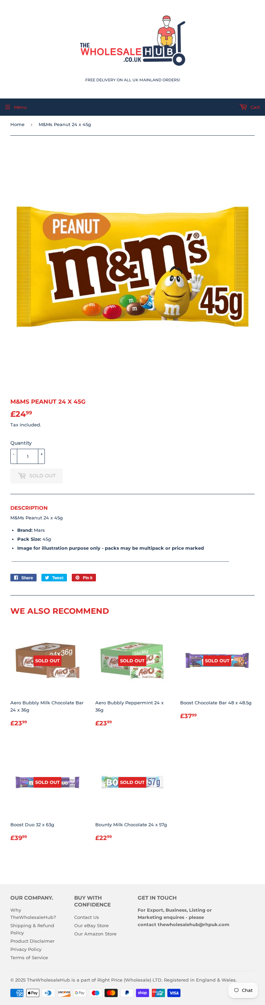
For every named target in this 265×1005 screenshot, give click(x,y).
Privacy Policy (25, 949)
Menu (20, 107)
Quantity (21, 443)
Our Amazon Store (95, 933)
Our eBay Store (91, 925)
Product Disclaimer (32, 941)
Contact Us (86, 917)
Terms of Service (29, 957)
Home (17, 124)
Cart (254, 107)
